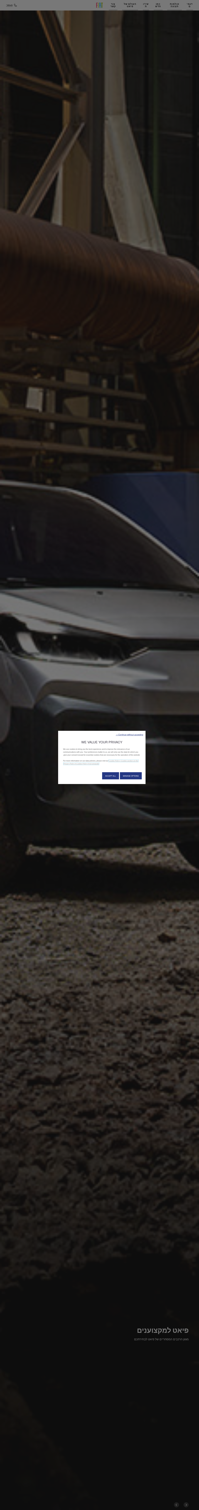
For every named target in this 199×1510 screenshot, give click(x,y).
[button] (129, 734)
